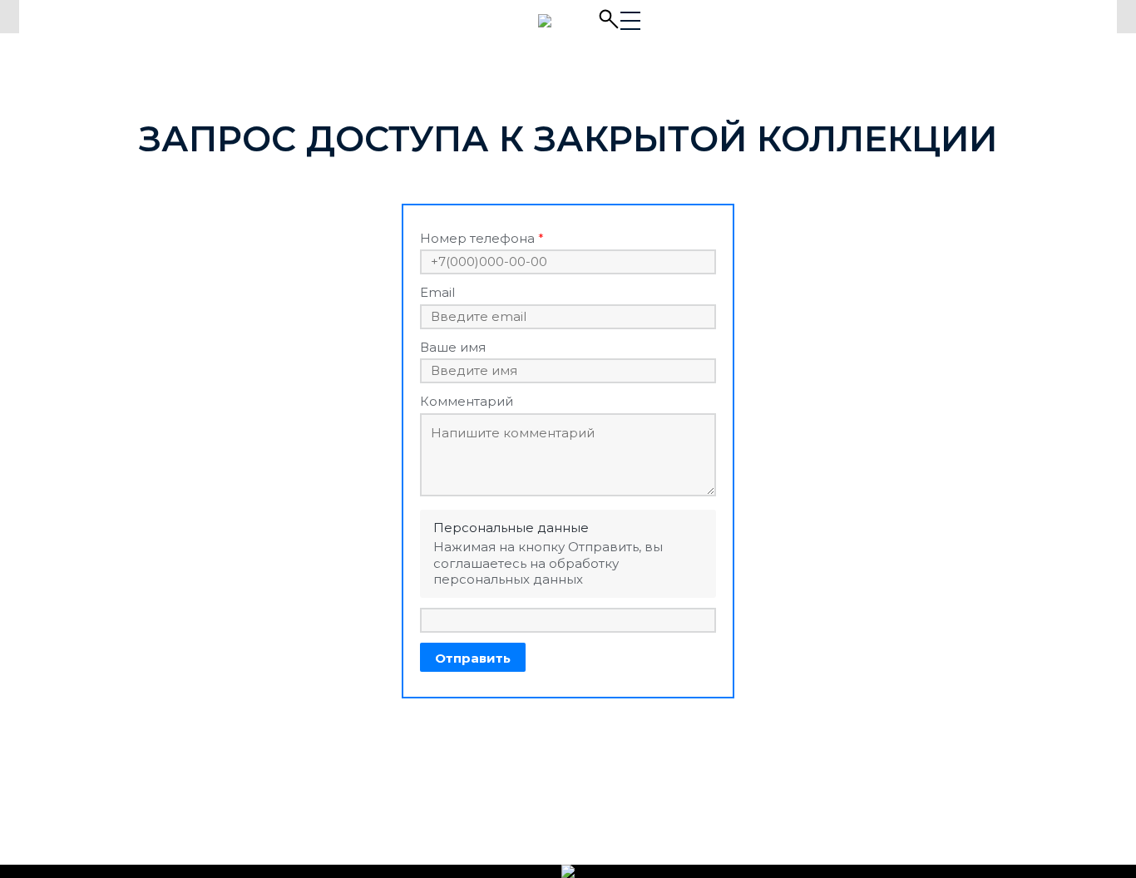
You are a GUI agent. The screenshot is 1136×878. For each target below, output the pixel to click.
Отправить (473, 658)
